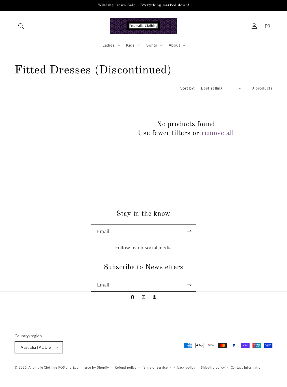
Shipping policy (213, 367)
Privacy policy (184, 367)
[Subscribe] (189, 231)
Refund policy (126, 367)
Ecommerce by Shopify (91, 367)
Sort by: (187, 88)
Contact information (247, 367)
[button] (21, 25)
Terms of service (155, 367)
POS (61, 367)
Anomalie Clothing (42, 367)
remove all (218, 133)
